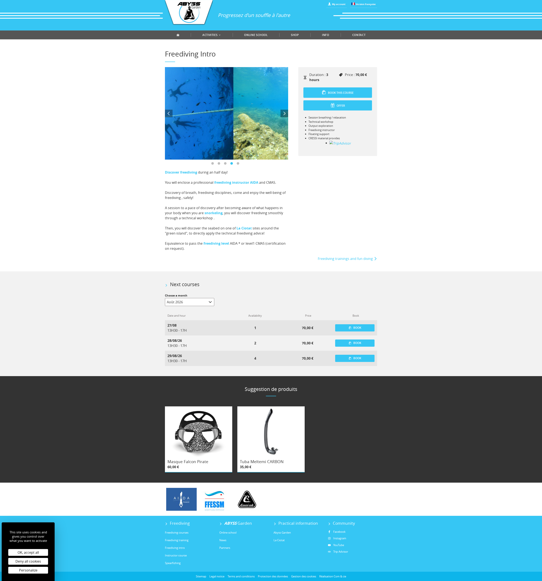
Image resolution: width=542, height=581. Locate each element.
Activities (210, 35)
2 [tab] (220, 164)
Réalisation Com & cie (332, 576)
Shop (295, 35)
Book (357, 328)
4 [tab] (232, 164)
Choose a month (176, 295)
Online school (256, 35)
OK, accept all (28, 552)
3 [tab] (226, 164)
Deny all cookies (28, 561)
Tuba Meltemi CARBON (261, 461)
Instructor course (176, 555)
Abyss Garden (282, 532)
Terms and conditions (241, 576)
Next (284, 113)
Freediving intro (175, 548)
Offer (340, 106)
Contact (359, 35)
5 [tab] (239, 164)
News (222, 540)
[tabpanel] (226, 113)
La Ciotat (279, 540)
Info (325, 35)
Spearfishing (173, 563)
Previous (169, 113)
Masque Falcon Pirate (187, 461)
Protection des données (273, 576)
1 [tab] (213, 164)
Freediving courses (176, 532)
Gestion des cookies (303, 576)
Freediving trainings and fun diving (346, 258)
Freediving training (176, 540)
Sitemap (201, 576)
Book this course (340, 93)
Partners (224, 548)
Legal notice (216, 576)
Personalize (28, 570)
